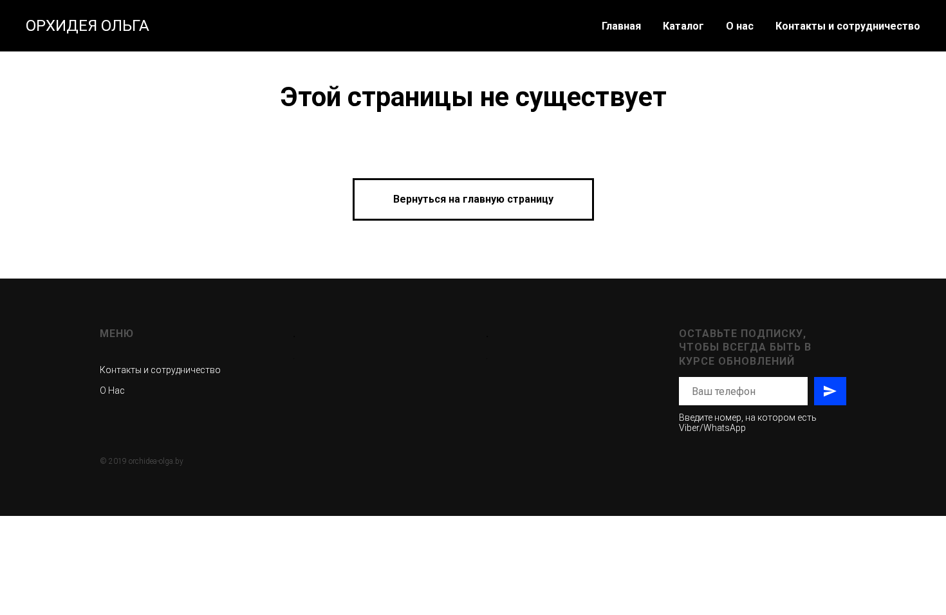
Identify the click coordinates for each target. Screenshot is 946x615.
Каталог (683, 26)
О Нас (112, 390)
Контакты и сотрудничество (847, 26)
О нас (740, 26)
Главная (621, 26)
